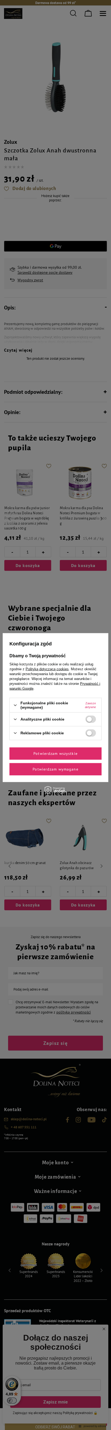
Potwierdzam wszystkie (55, 753)
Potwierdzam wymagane (55, 769)
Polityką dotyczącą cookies (47, 669)
